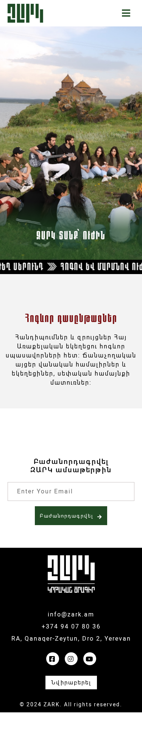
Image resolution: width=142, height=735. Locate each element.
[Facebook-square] (52, 658)
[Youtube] (89, 658)
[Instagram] (71, 658)
